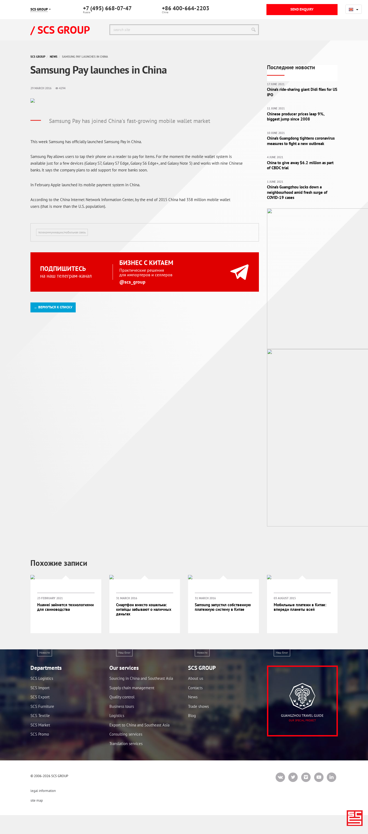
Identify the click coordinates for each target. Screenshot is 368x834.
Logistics (116, 715)
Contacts (195, 687)
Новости (44, 652)
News (53, 56)
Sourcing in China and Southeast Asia (141, 678)
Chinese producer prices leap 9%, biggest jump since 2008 (295, 116)
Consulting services (125, 734)
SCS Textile (40, 715)
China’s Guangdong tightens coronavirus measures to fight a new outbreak (301, 141)
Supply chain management (131, 687)
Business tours (121, 706)
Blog (192, 715)
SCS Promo (39, 734)
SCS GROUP (39, 9)
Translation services (126, 743)
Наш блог (124, 652)
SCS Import (40, 687)
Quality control (121, 696)
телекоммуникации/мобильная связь (62, 232)
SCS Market (40, 725)
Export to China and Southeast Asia (139, 725)
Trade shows (198, 706)
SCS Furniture (42, 706)
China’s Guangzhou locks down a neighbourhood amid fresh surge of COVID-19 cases (297, 192)
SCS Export (40, 696)
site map (36, 800)
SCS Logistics (41, 678)
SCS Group (37, 56)
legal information (43, 790)
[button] (353, 9)
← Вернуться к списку (53, 307)
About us (195, 678)
